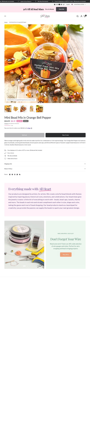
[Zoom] (81, 26)
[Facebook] (55, 4)
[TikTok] (64, 4)
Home (5, 22)
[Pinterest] (61, 4)
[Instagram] (57, 4)
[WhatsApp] (17, 174)
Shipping (6, 123)
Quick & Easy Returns (22, 1)
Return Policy (8, 168)
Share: (6, 174)
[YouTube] (59, 4)
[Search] (77, 16)
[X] (12, 174)
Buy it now (65, 135)
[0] (84, 16)
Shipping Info (8, 164)
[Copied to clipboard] (20, 174)
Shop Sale (61, 9)
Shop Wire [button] (66, 254)
